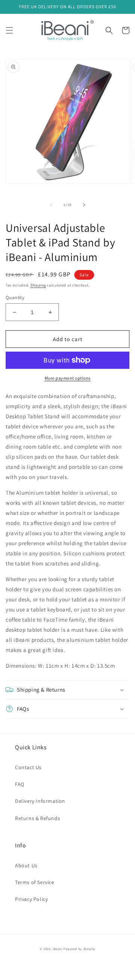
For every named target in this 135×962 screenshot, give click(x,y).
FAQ (19, 784)
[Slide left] (51, 205)
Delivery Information (40, 801)
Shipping (38, 285)
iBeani (57, 949)
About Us (26, 865)
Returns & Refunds (37, 818)
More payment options (68, 378)
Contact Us (28, 767)
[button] (9, 30)
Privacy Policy (31, 899)
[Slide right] (84, 205)
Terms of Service (34, 882)
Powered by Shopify (79, 949)
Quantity (15, 297)
